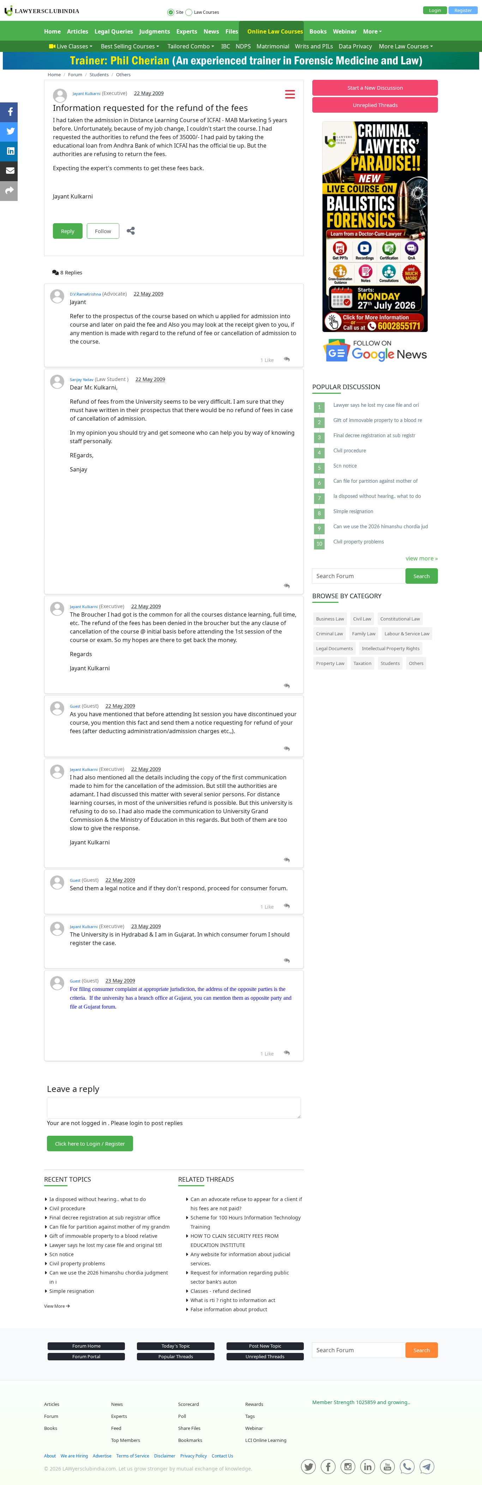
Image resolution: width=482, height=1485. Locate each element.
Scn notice (61, 1254)
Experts (186, 31)
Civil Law (362, 619)
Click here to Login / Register (90, 1143)
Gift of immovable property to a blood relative (103, 1235)
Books (318, 31)
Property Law (330, 663)
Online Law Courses (274, 31)
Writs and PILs (314, 46)
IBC (225, 46)
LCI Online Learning (266, 1440)
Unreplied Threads (375, 104)
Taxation (363, 663)
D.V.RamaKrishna (85, 294)
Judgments (154, 31)
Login (435, 10)
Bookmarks (190, 1440)
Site (179, 12)
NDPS (243, 46)
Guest (75, 706)
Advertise (102, 1456)
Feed (116, 1428)
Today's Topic (176, 1346)
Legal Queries (114, 31)
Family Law (363, 633)
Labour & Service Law (407, 633)
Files (231, 31)
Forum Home (86, 1346)
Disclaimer (164, 1456)
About (50, 1456)
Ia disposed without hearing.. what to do (97, 1199)
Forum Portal (86, 1356)
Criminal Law (329, 633)
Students (390, 663)
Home (52, 31)
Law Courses (206, 12)
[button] (290, 96)
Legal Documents (334, 648)
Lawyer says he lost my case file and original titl (105, 1245)
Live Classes (72, 46)
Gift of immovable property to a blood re (377, 420)
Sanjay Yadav (82, 379)
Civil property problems (77, 1263)
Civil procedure (67, 1208)
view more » (422, 558)
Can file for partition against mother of (375, 481)
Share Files (189, 1428)
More (370, 31)
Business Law (330, 619)
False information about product (229, 1309)
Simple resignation (71, 1291)
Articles (77, 31)
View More (55, 1306)
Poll (182, 1416)
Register (463, 10)
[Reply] (287, 359)
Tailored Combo (189, 46)
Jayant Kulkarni (87, 93)
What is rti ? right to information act (233, 1300)
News (211, 31)
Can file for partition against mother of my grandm (109, 1226)
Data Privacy (355, 46)
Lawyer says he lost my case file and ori (376, 405)
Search (422, 576)
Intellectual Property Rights (391, 648)
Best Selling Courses (128, 46)
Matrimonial (273, 46)
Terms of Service (132, 1456)
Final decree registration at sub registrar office (104, 1217)
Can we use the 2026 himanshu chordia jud (380, 526)
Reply (67, 230)
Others (416, 663)
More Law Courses (404, 46)
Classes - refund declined (221, 1291)
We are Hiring (74, 1456)
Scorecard (188, 1404)
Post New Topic (265, 1346)
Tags (250, 1416)
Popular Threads (175, 1356)
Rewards (254, 1404)
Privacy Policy (193, 1456)
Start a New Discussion (375, 87)
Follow (103, 230)
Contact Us (222, 1456)
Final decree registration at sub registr (374, 435)
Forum (51, 1416)
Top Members (125, 1440)
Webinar (345, 31)
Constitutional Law (400, 619)
